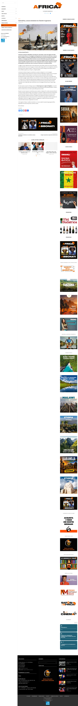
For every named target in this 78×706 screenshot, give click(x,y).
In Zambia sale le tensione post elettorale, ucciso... (24, 152)
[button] (20, 149)
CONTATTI (47, 696)
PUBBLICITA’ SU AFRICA (54, 696)
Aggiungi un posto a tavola (71, 674)
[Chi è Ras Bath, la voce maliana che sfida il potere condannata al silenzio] (38, 146)
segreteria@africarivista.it (28, 669)
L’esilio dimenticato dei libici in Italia (71, 663)
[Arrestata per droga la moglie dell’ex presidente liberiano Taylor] (62, 689)
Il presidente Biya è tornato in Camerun (71, 682)
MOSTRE (3, 15)
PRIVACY (61, 696)
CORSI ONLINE (4, 13)
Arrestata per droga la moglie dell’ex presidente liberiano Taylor (71, 688)
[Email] (50, 13)
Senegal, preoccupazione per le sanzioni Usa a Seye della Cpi (71, 669)
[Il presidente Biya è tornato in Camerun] (62, 683)
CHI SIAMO (28, 696)
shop (2, 25)
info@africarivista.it (24, 668)
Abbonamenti (4, 20)
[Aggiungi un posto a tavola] (62, 676)
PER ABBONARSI (34, 696)
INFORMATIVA (66, 696)
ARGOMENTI (4, 8)
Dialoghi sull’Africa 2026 (6, 29)
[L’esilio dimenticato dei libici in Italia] (62, 664)
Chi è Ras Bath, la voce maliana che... (38, 152)
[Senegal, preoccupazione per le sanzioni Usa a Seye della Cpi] (62, 670)
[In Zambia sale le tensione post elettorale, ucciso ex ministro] (24, 146)
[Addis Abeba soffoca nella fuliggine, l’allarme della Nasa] (51, 146)
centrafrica (21, 114)
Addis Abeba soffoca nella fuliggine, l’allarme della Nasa (51, 152)
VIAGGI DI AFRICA (5, 22)
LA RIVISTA (3, 18)
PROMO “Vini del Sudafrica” (7, 27)
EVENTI (3, 11)
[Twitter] (46, 13)
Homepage (3, 6)
